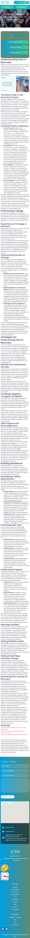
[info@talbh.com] (3, 831)
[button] (28, 2)
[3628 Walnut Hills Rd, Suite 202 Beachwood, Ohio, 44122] (3, 837)
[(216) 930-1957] (3, 827)
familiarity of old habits (12, 133)
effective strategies (6, 352)
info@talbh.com (10, 831)
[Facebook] (2, 929)
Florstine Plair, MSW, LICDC (21, 23)
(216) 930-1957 (9, 827)
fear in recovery (20, 443)
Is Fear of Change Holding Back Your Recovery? (14, 734)
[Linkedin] (6, 929)
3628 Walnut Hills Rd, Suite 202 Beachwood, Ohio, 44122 (13, 836)
